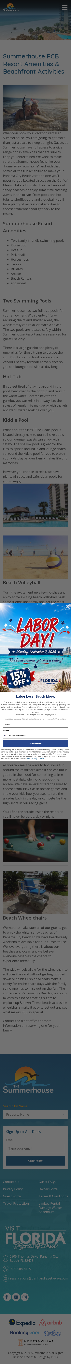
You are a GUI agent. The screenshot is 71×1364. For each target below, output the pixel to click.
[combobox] (7, 735)
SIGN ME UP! (35, 743)
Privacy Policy (32, 759)
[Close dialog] (67, 606)
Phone (6, 731)
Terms (41, 759)
